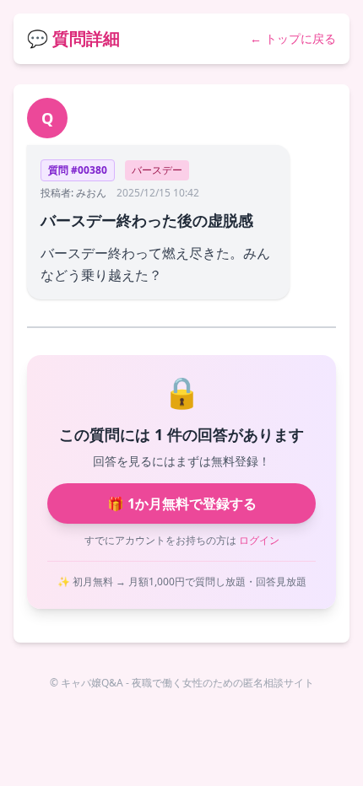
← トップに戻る (293, 38)
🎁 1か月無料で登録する (182, 503)
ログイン (259, 540)
